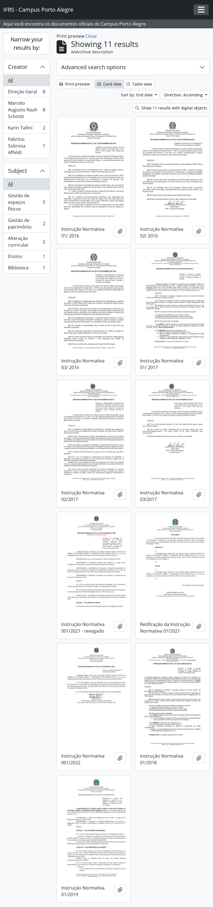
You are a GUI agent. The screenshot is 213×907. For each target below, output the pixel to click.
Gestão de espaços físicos (26, 202)
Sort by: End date (137, 94)
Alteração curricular (26, 241)
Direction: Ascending (184, 94)
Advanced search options (93, 67)
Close (91, 36)
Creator (17, 67)
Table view (141, 84)
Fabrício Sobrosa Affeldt (26, 146)
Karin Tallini (26, 129)
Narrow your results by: (27, 43)
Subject (17, 170)
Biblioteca (26, 269)
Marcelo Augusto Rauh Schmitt (26, 109)
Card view (111, 84)
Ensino (26, 257)
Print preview (77, 84)
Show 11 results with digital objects (173, 108)
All (10, 80)
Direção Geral (26, 93)
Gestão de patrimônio (26, 223)
